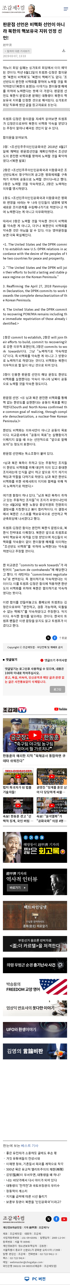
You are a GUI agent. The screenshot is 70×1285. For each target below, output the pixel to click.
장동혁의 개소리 (16, 1191)
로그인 (57, 689)
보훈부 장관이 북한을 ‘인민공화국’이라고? (33, 1201)
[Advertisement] (35, 1100)
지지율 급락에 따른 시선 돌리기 (26, 1196)
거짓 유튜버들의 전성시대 (23, 1158)
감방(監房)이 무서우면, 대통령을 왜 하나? (33, 1174)
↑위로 (63, 638)
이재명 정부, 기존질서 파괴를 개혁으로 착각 (34, 1163)
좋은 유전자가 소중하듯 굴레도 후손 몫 (31, 1153)
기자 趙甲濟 (30, 1227)
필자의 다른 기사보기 (17, 51)
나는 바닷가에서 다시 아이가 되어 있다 (31, 1180)
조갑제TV (44, 1227)
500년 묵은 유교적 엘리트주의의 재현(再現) (35, 1169)
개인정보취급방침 (12, 1227)
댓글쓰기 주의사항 (56, 660)
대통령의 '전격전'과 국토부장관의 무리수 (33, 1185)
